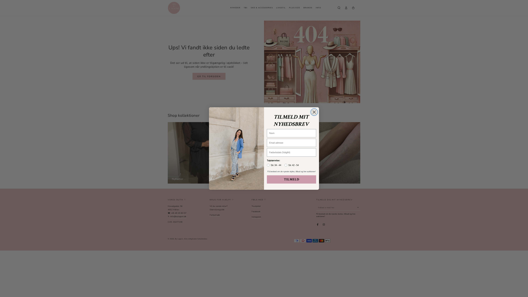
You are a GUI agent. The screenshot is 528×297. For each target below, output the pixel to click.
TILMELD (291, 179)
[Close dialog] (314, 112)
